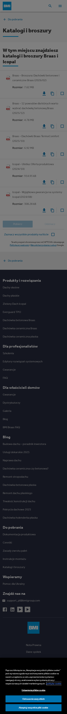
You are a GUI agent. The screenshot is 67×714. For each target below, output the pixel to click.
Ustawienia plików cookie (33, 690)
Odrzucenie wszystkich (33, 699)
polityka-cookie (54, 683)
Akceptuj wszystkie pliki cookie (33, 707)
